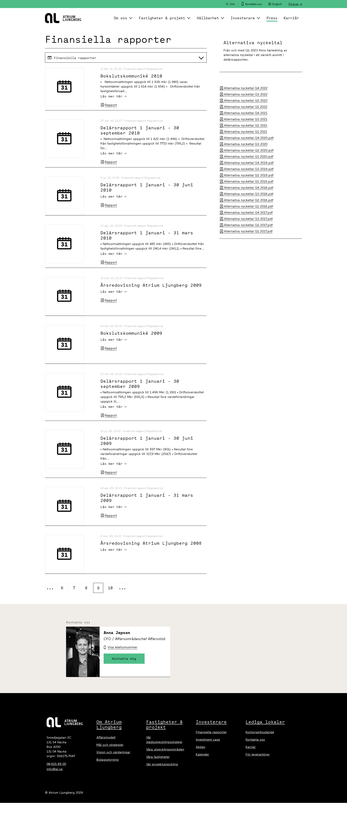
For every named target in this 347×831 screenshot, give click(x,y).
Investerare (243, 18)
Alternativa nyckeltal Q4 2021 (245, 113)
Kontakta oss (255, 739)
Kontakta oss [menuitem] (253, 4)
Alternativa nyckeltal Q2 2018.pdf (248, 200)
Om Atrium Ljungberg (109, 724)
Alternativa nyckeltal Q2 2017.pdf (248, 225)
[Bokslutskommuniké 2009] (70, 344)
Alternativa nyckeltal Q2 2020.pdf (249, 150)
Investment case (208, 739)
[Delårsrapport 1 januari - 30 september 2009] (70, 392)
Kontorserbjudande (260, 732)
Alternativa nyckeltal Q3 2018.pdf (248, 194)
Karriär (291, 18)
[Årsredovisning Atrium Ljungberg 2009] (70, 296)
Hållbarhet (208, 18)
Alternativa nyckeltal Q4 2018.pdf (248, 188)
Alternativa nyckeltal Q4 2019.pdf (249, 163)
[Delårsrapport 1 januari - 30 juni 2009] (70, 449)
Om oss (120, 18)
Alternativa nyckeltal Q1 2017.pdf (248, 231)
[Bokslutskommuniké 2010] (70, 87)
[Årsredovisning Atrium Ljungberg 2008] (70, 554)
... (50, 587)
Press (272, 18)
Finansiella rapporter (211, 732)
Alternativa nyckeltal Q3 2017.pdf (248, 219)
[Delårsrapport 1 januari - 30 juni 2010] (70, 195)
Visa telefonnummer (122, 647)
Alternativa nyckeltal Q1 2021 (245, 132)
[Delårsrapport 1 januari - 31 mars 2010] (70, 243)
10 (110, 587)
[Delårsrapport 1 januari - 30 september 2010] (70, 138)
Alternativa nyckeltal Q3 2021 (245, 119)
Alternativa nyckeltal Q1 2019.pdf (248, 181)
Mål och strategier (109, 745)
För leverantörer (258, 754)
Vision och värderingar (113, 752)
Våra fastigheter (158, 757)
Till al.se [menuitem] (293, 4)
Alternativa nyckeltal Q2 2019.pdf (249, 175)
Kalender (202, 754)
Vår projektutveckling (162, 764)
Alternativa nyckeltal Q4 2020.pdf (249, 138)
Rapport (111, 105)
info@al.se (55, 769)
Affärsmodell (105, 737)
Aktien (200, 747)
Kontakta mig (124, 658)
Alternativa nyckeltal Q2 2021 (245, 125)
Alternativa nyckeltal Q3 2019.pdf (249, 169)
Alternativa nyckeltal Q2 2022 (245, 100)
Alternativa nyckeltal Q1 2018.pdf (248, 206)
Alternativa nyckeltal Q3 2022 (245, 94)
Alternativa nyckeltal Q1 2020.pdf (248, 156)
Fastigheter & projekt (162, 18)
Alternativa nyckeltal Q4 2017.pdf (248, 212)
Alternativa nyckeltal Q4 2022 (245, 88)
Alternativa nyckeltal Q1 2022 (245, 107)
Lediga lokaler (265, 722)
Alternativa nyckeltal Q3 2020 (245, 144)
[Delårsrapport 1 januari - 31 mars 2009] (70, 506)
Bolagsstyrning (107, 760)
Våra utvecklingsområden (165, 749)
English (277, 4)
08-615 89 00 (56, 764)
